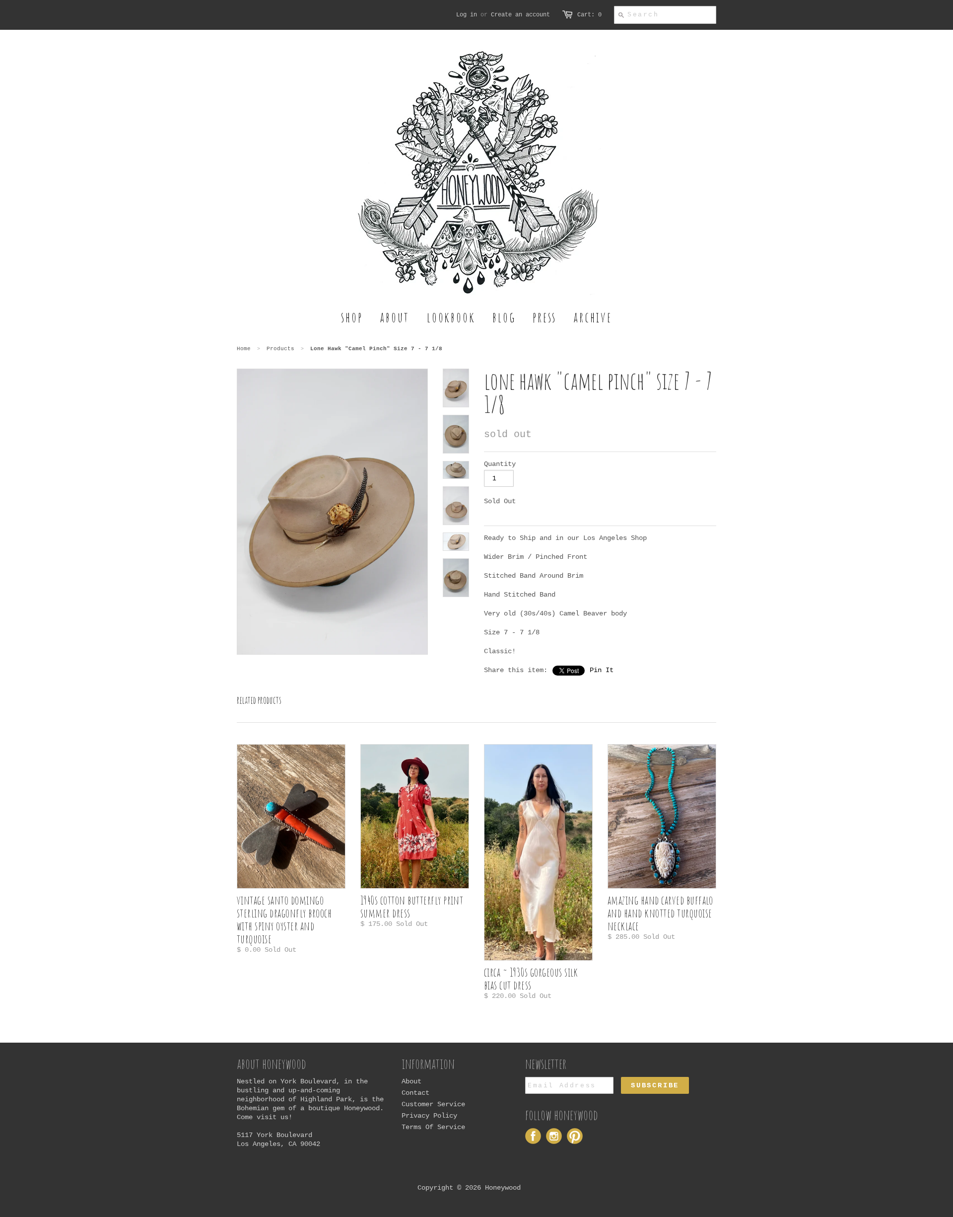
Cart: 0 (589, 14)
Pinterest (575, 1136)
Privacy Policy (429, 1116)
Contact (415, 1093)
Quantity (500, 464)
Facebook (533, 1136)
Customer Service (433, 1104)
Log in (466, 14)
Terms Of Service (433, 1127)
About (411, 1081)
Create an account (520, 14)
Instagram (554, 1136)
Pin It (601, 670)
